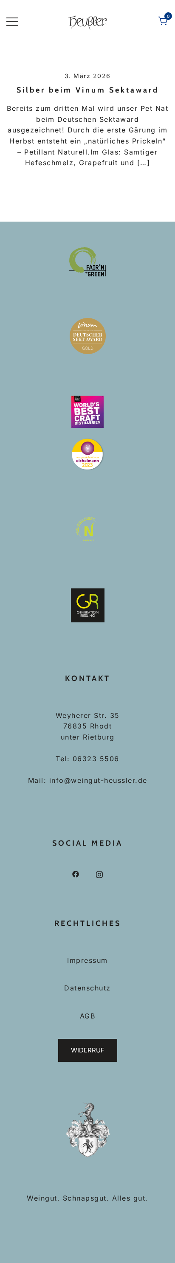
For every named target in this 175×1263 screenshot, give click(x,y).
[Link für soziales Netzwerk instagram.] (99, 873)
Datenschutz (87, 988)
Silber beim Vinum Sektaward (88, 90)
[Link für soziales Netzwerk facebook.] (75, 873)
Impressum (87, 960)
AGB (88, 1016)
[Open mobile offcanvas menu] (12, 21)
